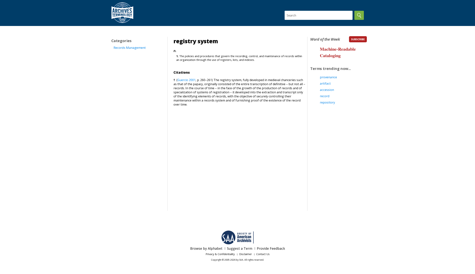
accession (327, 90)
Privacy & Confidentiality (220, 254)
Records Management (130, 47)
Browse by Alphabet (206, 248)
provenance (328, 77)
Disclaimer (245, 254)
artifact (325, 83)
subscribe (358, 39)
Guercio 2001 (186, 80)
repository (327, 102)
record (325, 96)
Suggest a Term (239, 248)
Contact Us (263, 254)
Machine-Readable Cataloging (338, 52)
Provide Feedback (271, 248)
